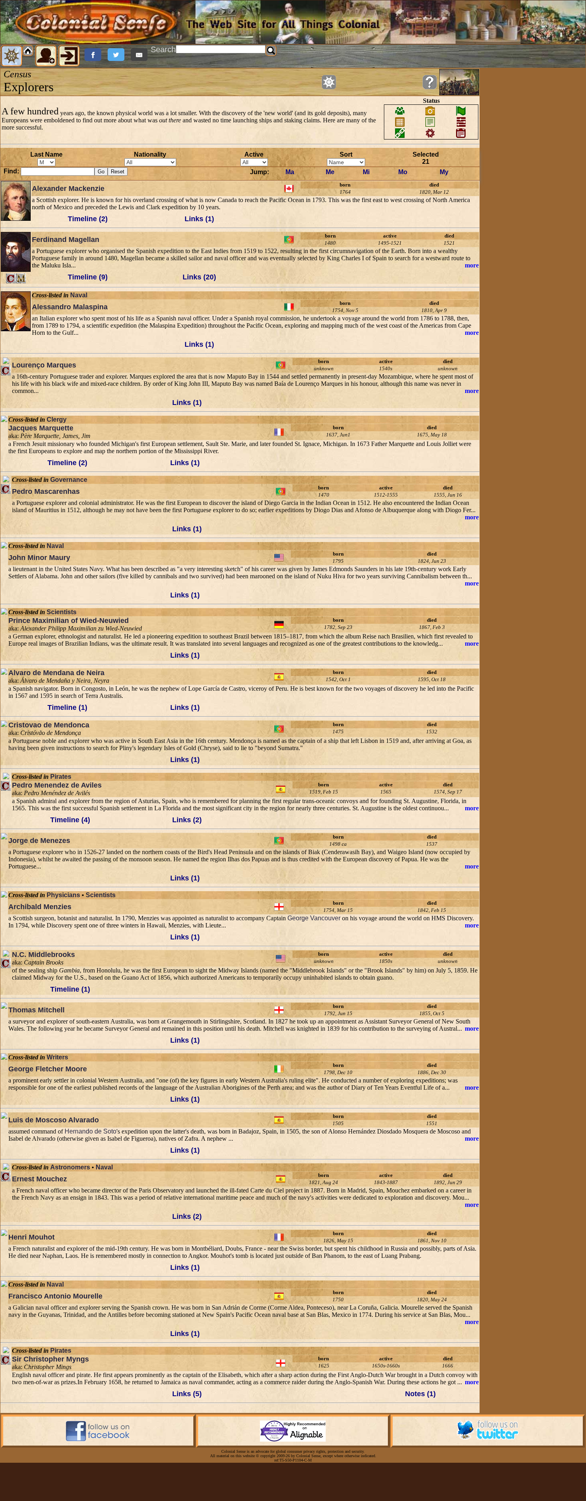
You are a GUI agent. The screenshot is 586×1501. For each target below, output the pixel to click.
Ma (289, 172)
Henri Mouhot (31, 1237)
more (472, 265)
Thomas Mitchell (36, 1010)
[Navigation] (11, 56)
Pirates (60, 776)
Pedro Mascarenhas (46, 491)
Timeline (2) (88, 219)
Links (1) (199, 219)
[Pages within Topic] (329, 82)
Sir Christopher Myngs (50, 1359)
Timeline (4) (70, 820)
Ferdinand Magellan (65, 240)
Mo (402, 172)
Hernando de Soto (90, 1131)
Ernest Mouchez (39, 1179)
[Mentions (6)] (21, 278)
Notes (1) (420, 1394)
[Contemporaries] (11, 278)
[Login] (69, 56)
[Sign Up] (46, 56)
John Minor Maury (39, 558)
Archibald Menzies (39, 907)
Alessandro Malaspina (70, 307)
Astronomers (70, 1167)
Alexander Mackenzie (68, 189)
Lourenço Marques (44, 365)
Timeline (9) (88, 277)
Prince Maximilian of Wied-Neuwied (68, 621)
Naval (78, 295)
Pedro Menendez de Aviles (57, 785)
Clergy (57, 419)
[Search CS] (271, 50)
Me (330, 172)
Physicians (63, 895)
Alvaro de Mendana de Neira (56, 673)
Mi (366, 172)
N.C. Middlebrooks (43, 955)
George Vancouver (313, 918)
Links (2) (187, 820)
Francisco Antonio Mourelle (55, 1296)
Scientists (62, 612)
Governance (68, 479)
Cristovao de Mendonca (48, 725)
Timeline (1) (67, 707)
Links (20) (199, 277)
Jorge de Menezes (39, 841)
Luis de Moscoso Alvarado (53, 1120)
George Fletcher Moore (47, 1069)
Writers (57, 1057)
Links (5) (187, 1394)
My (444, 172)
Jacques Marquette (40, 428)
